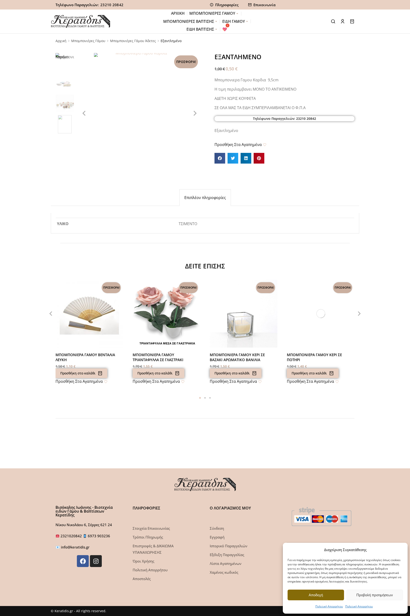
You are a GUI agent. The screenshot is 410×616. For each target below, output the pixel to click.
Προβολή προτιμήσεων (374, 595)
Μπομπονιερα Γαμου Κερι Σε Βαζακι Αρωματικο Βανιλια (237, 357)
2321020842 (72, 536)
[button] (219, 158)
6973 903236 (99, 536)
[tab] (205, 197)
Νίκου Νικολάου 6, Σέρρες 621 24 (84, 524)
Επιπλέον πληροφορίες (205, 197)
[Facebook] (83, 561)
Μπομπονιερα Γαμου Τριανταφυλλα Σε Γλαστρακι (158, 357)
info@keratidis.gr (75, 547)
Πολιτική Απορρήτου (329, 606)
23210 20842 (111, 4)
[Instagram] (96, 561)
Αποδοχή (316, 595)
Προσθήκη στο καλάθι (77, 373)
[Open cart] (352, 21)
